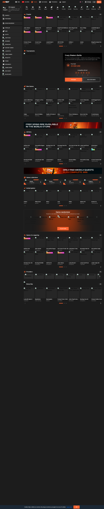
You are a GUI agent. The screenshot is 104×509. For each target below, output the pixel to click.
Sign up (99, 2)
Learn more (69, 507)
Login (94, 2)
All (100, 14)
